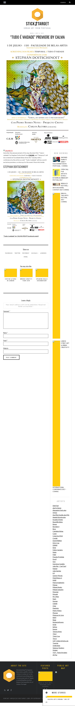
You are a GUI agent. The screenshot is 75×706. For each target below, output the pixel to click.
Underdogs (56, 645)
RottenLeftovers (58, 622)
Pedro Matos (57, 610)
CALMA (31, 155)
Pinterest (25, 253)
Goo (54, 561)
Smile (54, 624)
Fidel (54, 554)
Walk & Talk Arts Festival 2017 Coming (64, 198)
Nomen (55, 601)
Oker (54, 606)
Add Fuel (56, 506)
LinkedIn (43, 253)
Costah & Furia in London (10, 279)
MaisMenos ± (57, 578)
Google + (34, 253)
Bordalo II (56, 527)
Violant (55, 650)
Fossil (54, 559)
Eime (54, 547)
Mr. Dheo (56, 596)
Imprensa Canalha (59, 564)
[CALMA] (8, 150)
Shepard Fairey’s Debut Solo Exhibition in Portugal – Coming (60, 162)
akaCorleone (57, 508)
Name (5, 333)
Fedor (55, 552)
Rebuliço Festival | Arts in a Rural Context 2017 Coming (61, 187)
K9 (54, 573)
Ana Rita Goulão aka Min (61, 515)
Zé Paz (55, 655)
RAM (54, 617)
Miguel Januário (58, 589)
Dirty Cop (56, 543)
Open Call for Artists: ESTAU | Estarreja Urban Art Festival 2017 (60, 175)
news (32, 33)
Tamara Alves (57, 631)
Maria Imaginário (58, 582)
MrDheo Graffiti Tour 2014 (26, 279)
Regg (54, 620)
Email (26, 256)
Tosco (55, 638)
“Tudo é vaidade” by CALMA (21, 236)
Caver (55, 534)
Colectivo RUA (58, 536)
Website (5, 348)
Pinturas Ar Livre (58, 615)
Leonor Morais (57, 575)
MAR (54, 580)
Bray (54, 529)
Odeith (55, 603)
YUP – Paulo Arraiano (60, 652)
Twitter (17, 253)
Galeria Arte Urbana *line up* (59, 699)
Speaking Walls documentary (42, 279)
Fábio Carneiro (58, 550)
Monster (55, 592)
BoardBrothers (58, 522)
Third (54, 634)
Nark (54, 599)
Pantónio (56, 608)
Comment (6, 311)
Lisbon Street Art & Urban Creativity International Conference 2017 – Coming (61, 416)
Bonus (55, 524)
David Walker (57, 540)
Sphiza (55, 627)
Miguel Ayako (57, 587)
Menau (55, 585)
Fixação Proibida (58, 557)
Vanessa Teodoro (58, 648)
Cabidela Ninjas (58, 531)
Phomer (55, 613)
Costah (55, 538)
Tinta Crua (56, 636)
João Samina (57, 571)
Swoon (55, 629)
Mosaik (55, 594)
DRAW (55, 545)
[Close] (47, 692)
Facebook (8, 253)
